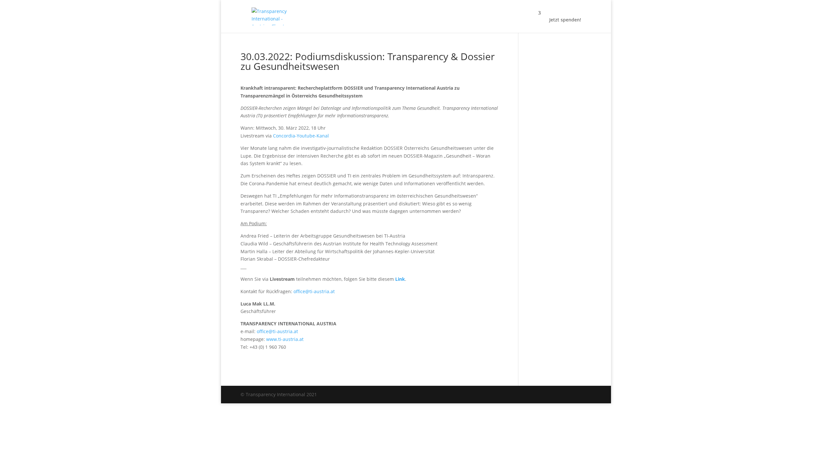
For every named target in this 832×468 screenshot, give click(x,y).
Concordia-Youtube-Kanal (301, 136)
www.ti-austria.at (285, 339)
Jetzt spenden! (565, 20)
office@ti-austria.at (314, 291)
